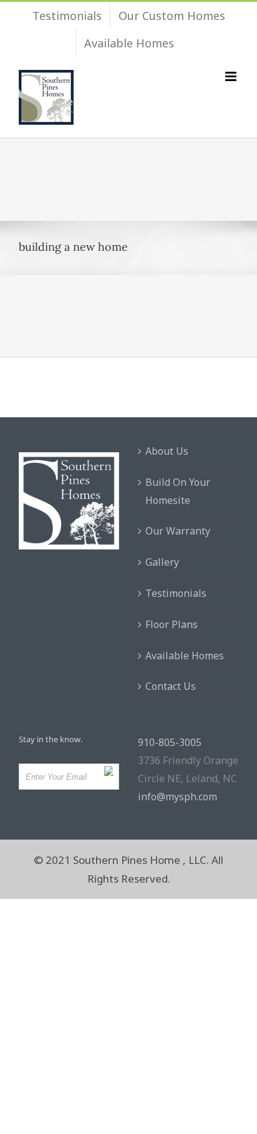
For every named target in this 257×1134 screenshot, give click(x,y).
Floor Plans (171, 624)
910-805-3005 (169, 742)
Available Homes (184, 655)
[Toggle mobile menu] (231, 76)
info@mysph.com (177, 796)
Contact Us (170, 686)
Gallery (162, 562)
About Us (166, 451)
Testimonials (175, 593)
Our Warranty (177, 531)
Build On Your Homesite (177, 491)
